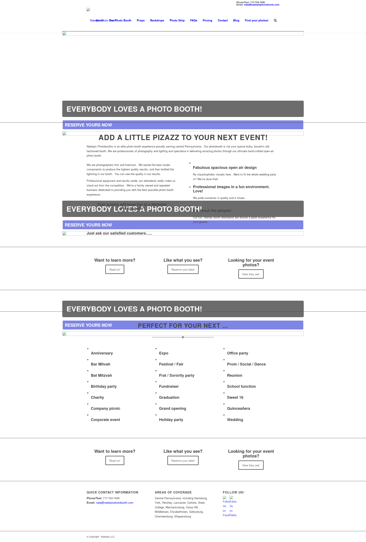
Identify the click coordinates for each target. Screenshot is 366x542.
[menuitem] (99, 20)
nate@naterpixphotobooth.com (261, 4)
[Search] (275, 20)
